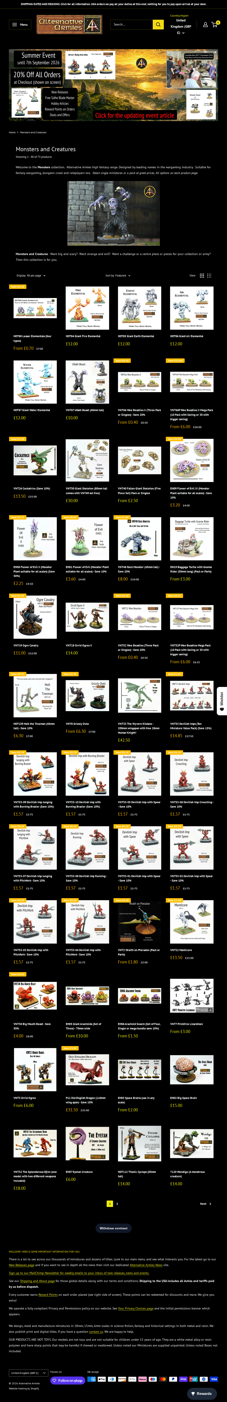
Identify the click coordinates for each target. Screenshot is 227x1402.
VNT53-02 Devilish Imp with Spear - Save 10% (191, 878)
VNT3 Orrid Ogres (25, 1098)
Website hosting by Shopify (24, 1388)
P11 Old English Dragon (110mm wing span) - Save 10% (86, 1100)
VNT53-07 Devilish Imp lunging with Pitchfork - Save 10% (33, 878)
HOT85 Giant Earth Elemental (136, 336)
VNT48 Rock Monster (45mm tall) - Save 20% (139, 569)
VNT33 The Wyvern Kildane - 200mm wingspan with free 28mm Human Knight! (138, 728)
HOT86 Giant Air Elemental (186, 336)
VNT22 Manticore (181, 950)
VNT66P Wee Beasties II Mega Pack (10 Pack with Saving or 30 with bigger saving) (191, 414)
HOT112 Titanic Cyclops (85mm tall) (137, 1174)
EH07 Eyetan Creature (79, 1172)
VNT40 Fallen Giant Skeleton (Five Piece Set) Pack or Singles (139, 491)
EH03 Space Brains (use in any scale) (136, 1100)
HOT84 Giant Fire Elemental (83, 336)
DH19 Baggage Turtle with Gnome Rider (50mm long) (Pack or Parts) (191, 569)
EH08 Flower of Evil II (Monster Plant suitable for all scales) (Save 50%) (34, 571)
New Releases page (21, 1265)
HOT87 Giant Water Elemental (32, 410)
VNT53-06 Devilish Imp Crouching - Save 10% (191, 804)
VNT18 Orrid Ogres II (79, 645)
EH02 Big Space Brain (183, 1098)
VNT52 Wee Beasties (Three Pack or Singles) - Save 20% (138, 648)
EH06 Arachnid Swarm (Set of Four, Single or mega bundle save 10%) (139, 1026)
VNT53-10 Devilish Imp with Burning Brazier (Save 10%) (83, 804)
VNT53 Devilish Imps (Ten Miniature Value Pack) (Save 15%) (190, 726)
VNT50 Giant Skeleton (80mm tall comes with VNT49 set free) (86, 491)
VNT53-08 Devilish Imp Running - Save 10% (86, 878)
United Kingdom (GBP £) (24, 1373)
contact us (96, 1332)
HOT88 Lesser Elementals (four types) (32, 338)
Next (203, 1204)
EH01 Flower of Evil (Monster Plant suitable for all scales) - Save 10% (87, 569)
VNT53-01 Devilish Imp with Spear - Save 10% (139, 878)
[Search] (158, 24)
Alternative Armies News (146, 1265)
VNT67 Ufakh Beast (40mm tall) (85, 410)
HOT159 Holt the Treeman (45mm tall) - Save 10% (34, 726)
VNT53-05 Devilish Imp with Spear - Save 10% (139, 804)
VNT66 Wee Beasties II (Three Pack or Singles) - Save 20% (139, 412)
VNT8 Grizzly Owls (77, 724)
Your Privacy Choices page (135, 1308)
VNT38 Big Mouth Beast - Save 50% (32, 1026)
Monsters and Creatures (33, 132)
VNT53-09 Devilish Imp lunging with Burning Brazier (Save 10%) (34, 804)
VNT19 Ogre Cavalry (26, 645)
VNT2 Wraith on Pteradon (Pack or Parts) (139, 952)
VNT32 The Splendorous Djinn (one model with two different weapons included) (35, 1176)
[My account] (205, 24)
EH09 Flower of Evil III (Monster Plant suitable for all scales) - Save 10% (191, 493)
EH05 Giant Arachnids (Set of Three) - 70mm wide (83, 1026)
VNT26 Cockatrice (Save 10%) (32, 488)
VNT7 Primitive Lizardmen (186, 1024)
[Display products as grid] (202, 276)
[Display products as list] (209, 276)
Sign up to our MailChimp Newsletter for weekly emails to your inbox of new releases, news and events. (79, 1273)
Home (12, 132)
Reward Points (48, 1295)
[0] (214, 24)
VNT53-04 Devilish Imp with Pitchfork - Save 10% (83, 952)
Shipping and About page (37, 1281)
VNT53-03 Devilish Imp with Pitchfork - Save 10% (31, 952)
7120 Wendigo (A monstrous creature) (187, 1174)
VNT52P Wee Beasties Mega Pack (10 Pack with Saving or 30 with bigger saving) (190, 650)
